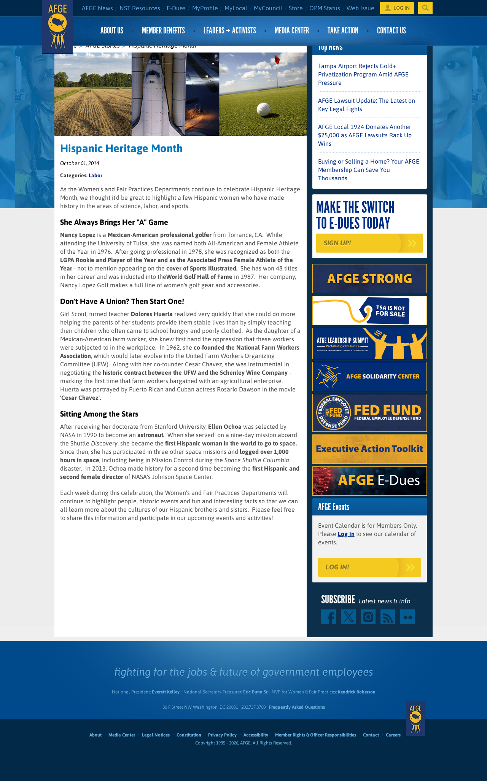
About (95, 735)
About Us (111, 30)
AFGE (415, 719)
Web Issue (360, 8)
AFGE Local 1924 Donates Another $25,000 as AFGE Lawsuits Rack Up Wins (365, 135)
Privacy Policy (222, 735)
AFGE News (97, 8)
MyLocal (235, 8)
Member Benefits (163, 30)
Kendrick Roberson (357, 692)
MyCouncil (268, 8)
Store (296, 8)
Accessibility (256, 735)
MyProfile (205, 8)
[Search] (425, 8)
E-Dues (176, 8)
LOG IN (401, 8)
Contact (371, 735)
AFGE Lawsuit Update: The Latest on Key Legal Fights (366, 104)
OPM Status (324, 8)
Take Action (343, 30)
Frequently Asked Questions (297, 707)
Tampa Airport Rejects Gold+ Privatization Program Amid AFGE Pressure (363, 74)
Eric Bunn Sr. (255, 692)
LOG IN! (337, 567)
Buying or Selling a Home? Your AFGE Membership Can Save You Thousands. (368, 169)
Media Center (292, 30)
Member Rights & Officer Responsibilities (315, 735)
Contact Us (391, 30)
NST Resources (139, 8)
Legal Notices (156, 735)
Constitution (189, 735)
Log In (346, 533)
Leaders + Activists (230, 30)
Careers (393, 735)
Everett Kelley (166, 692)
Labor (95, 175)
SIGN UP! (337, 243)
